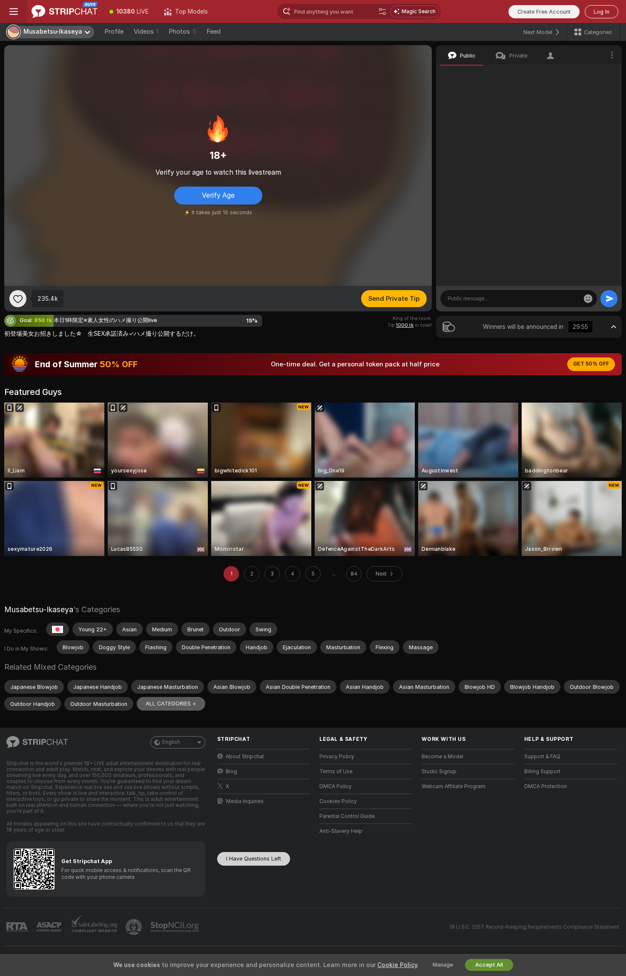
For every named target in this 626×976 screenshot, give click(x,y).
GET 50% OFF (591, 364)
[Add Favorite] (17, 298)
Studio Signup (439, 771)
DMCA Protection (545, 786)
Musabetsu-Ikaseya (38, 609)
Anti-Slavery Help (340, 831)
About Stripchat (245, 757)
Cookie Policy (397, 965)
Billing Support (542, 771)
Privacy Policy (336, 757)
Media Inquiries (245, 801)
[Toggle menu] (13, 11)
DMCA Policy (335, 786)
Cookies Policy (338, 801)
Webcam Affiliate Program (453, 786)
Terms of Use (336, 771)
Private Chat (587, 74)
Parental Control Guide (347, 816)
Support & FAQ (542, 757)
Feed (214, 31)
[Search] (382, 11)
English (171, 742)
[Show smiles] (588, 299)
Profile (113, 31)
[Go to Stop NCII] (175, 927)
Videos (146, 31)
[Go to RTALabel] (17, 927)
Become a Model (442, 757)
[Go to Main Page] (64, 11)
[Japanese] (57, 629)
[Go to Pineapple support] (135, 927)
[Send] (608, 298)
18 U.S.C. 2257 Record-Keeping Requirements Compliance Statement (534, 927)
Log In (601, 12)
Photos (182, 31)
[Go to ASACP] (49, 927)
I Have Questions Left (253, 858)
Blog (231, 771)
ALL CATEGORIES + (171, 703)
